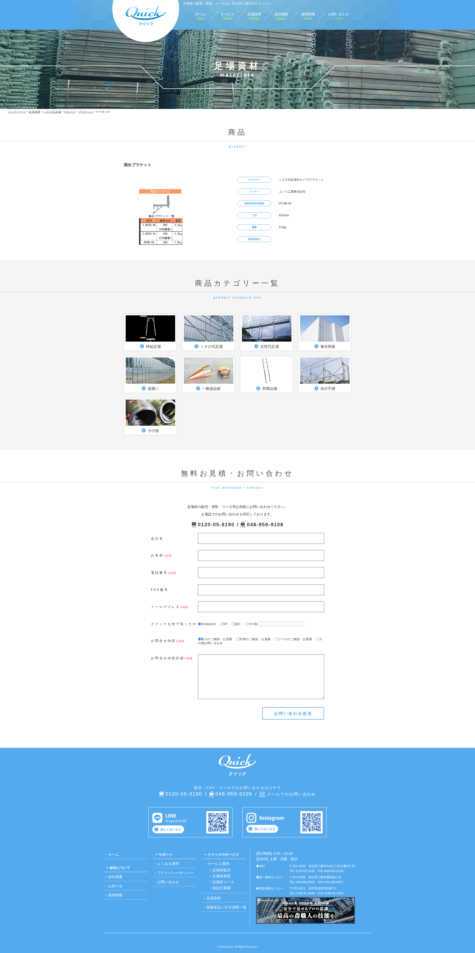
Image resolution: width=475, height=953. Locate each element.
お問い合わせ (168, 882)
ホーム (113, 854)
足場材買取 (222, 876)
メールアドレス (165, 607)
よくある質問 (168, 863)
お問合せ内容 (163, 641)
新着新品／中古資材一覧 (227, 907)
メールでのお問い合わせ (291, 794)
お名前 (157, 555)
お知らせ (115, 886)
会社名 (157, 538)
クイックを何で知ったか (174, 624)
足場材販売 (222, 870)
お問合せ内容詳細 (167, 658)
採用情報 (115, 895)
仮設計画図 (222, 888)
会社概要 (115, 876)
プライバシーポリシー (175, 873)
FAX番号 (159, 590)
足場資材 (214, 898)
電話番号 (159, 573)
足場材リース (223, 882)
